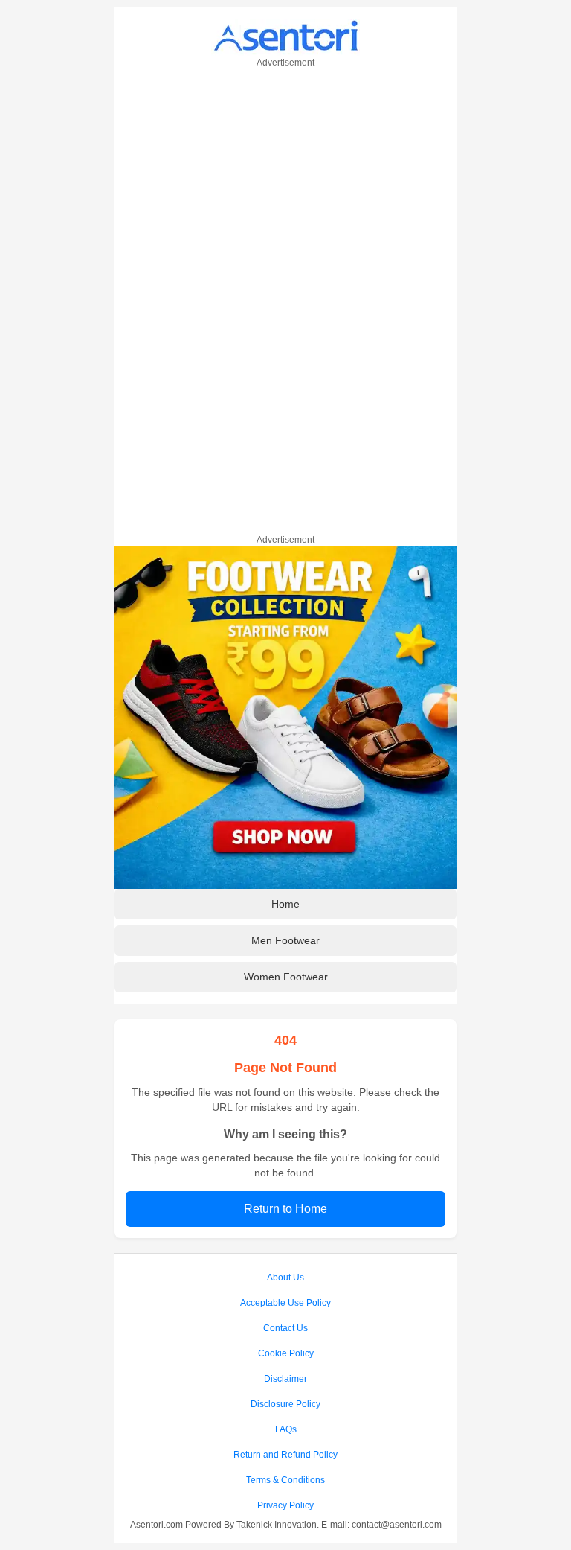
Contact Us (285, 1328)
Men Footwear (285, 940)
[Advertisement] (285, 298)
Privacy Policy (285, 1505)
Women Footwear (286, 977)
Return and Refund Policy (285, 1454)
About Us (285, 1277)
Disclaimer (285, 1379)
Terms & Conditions (285, 1480)
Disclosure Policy (285, 1404)
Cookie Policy (286, 1353)
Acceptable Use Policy (285, 1303)
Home (285, 904)
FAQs (286, 1429)
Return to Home (285, 1208)
